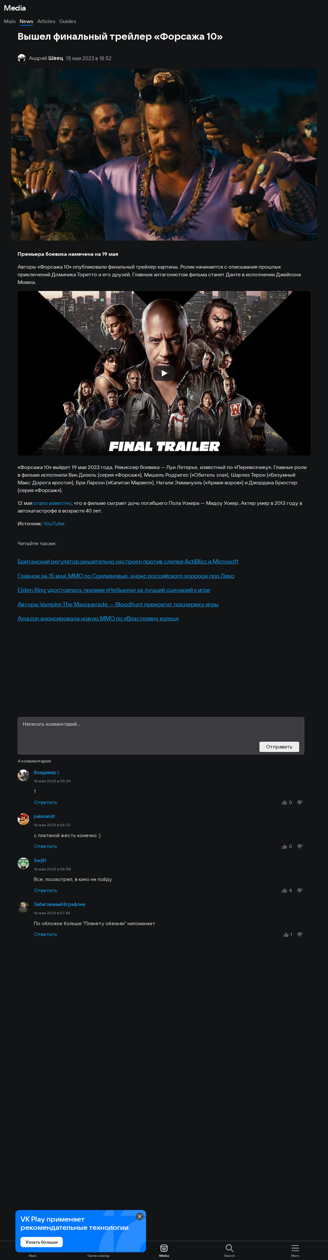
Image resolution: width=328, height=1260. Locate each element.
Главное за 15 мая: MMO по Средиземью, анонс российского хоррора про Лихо (126, 575)
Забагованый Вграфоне (60, 904)
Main (10, 21)
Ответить (45, 802)
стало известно (52, 503)
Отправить (279, 747)
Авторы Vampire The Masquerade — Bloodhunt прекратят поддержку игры (118, 604)
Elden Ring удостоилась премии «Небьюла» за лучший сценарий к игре (114, 590)
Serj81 (40, 860)
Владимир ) (46, 772)
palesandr (44, 816)
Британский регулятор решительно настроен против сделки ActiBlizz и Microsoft (128, 561)
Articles (46, 21)
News (26, 21)
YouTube (54, 523)
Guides (67, 21)
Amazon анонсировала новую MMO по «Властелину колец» (98, 618)
